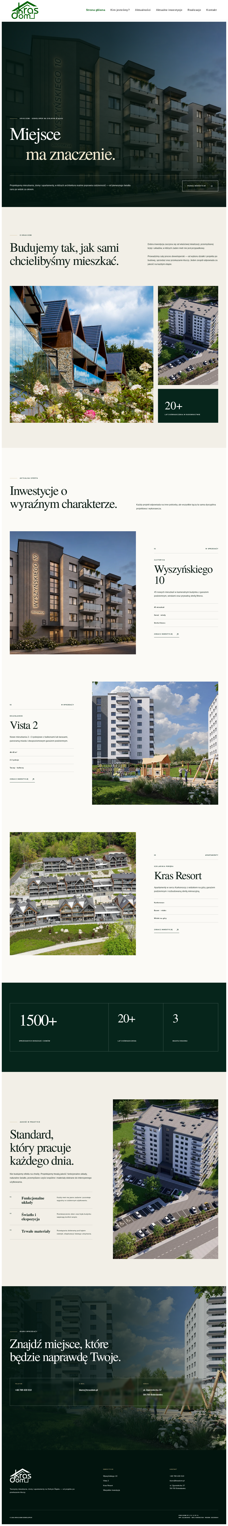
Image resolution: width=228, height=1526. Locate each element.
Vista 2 (106, 1481)
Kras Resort (108, 1485)
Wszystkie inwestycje (111, 1490)
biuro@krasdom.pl (177, 1481)
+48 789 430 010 (177, 1476)
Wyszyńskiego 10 (110, 1476)
